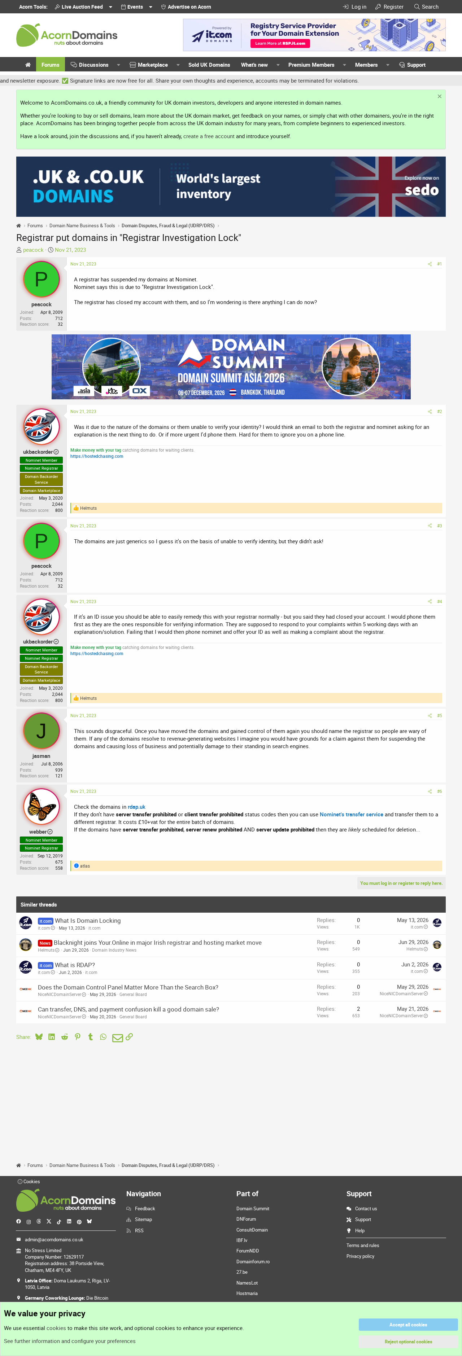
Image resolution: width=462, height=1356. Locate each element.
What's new (254, 64)
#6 (439, 791)
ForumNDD (247, 1250)
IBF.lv (241, 1240)
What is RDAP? (75, 965)
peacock (33, 249)
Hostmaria (247, 1293)
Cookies (31, 1181)
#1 (439, 264)
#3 (439, 525)
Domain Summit (252, 1208)
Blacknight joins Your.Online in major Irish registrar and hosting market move (158, 942)
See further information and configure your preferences (70, 1340)
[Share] (430, 264)
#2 (439, 411)
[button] (119, 64)
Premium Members (311, 64)
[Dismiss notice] (439, 97)
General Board (133, 994)
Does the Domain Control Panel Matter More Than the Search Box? (128, 987)
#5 (439, 715)
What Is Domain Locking (88, 920)
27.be (242, 1272)
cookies (56, 1327)
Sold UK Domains (209, 64)
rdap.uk (136, 806)
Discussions (94, 64)
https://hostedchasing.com (96, 456)
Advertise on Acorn (189, 6)
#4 (439, 601)
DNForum (246, 1219)
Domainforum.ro (253, 1261)
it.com (44, 928)
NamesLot (247, 1283)
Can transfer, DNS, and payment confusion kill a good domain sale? (128, 1009)
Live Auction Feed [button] (82, 6)
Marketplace (153, 64)
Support (416, 64)
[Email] (116, 1038)
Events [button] (135, 6)
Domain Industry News (114, 950)
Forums (51, 64)
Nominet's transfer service (351, 814)
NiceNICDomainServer (59, 994)
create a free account (209, 136)
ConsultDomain (252, 1229)
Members (366, 64)
